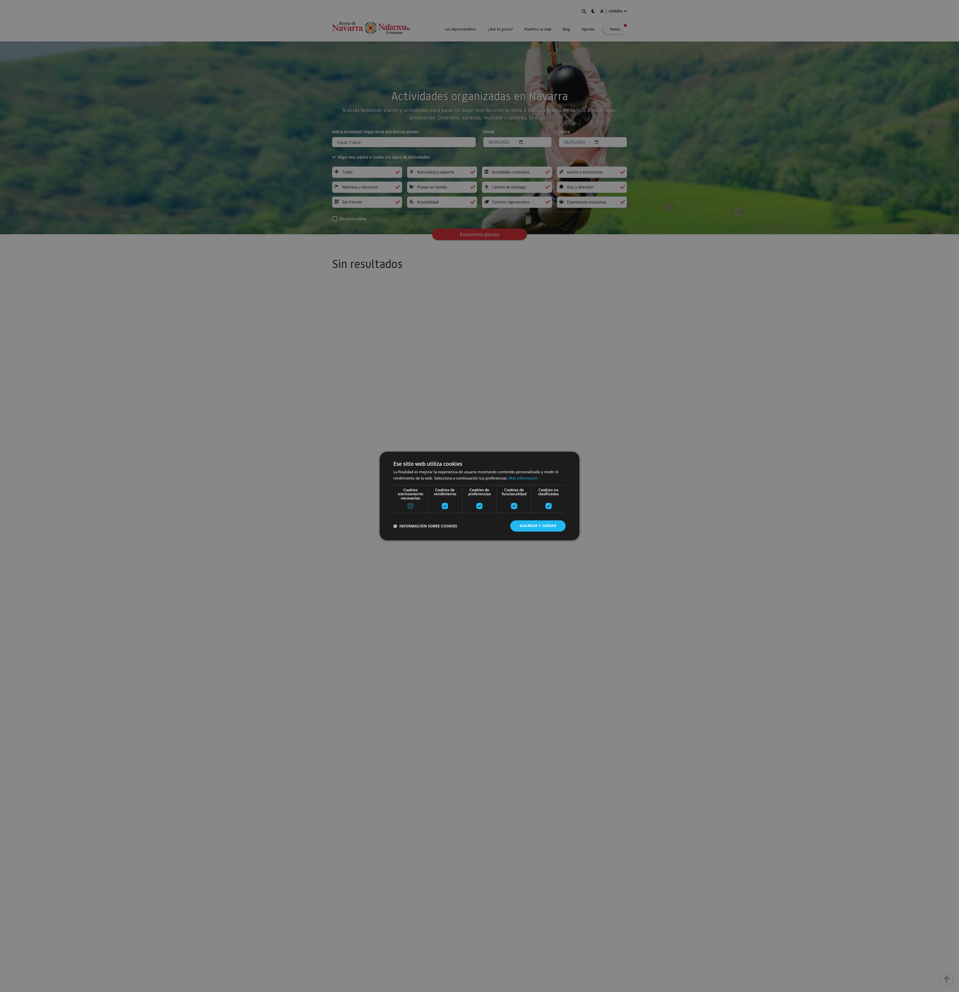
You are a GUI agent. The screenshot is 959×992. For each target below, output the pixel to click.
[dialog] (479, 496)
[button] (425, 526)
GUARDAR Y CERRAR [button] (538, 525)
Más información (523, 478)
